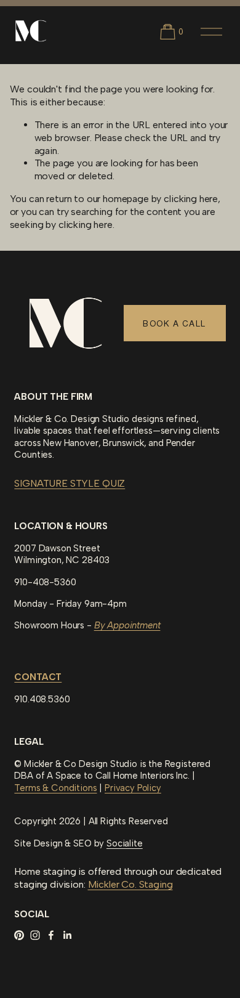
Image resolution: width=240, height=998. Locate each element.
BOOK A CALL (174, 323)
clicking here (191, 199)
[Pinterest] (19, 935)
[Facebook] (51, 935)
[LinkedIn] (67, 935)
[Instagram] (35, 935)
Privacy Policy (133, 787)
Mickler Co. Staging (130, 884)
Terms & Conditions (55, 787)
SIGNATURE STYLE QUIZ (69, 483)
